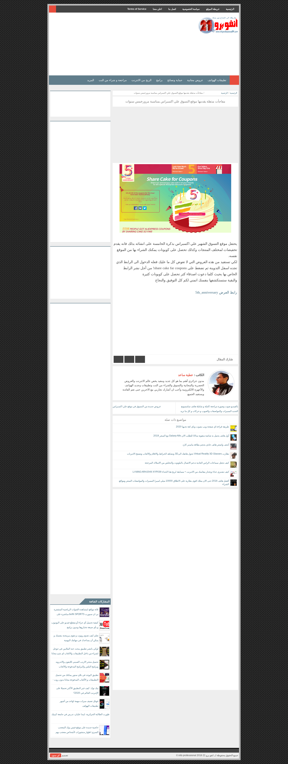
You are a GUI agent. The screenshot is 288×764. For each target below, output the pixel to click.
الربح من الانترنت (141, 80)
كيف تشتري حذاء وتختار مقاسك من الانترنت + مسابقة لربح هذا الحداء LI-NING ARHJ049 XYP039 (181, 471)
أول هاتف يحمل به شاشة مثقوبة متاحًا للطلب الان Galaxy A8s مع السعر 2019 (191, 435)
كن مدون (56, 755)
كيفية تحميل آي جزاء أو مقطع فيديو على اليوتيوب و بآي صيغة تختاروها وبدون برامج (74, 625)
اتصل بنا (172, 9)
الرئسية (224, 93)
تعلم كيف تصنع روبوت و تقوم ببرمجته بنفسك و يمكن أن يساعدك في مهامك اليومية (76, 638)
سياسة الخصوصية (191, 9)
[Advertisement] (121, 43)
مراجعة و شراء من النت (113, 80)
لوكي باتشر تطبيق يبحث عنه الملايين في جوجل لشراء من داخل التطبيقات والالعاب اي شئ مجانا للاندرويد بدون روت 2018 (75, 651)
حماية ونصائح (174, 80)
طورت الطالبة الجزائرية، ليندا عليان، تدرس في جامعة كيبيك (81, 714)
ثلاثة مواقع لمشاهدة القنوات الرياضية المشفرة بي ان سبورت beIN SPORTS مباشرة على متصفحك (76, 612)
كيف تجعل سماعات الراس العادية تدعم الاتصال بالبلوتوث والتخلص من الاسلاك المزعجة (187, 462)
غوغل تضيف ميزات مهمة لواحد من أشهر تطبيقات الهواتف (79, 703)
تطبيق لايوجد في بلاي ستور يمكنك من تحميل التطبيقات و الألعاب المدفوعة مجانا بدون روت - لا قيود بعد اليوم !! (75, 678)
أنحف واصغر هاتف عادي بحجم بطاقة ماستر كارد (206, 444)
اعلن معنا (157, 9)
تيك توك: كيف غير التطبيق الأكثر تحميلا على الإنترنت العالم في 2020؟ (77, 690)
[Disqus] (175, 538)
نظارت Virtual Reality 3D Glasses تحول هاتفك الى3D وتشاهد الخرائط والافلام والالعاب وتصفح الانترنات (178, 453)
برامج (159, 80)
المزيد (90, 80)
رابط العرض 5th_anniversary (216, 292)
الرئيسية (230, 9)
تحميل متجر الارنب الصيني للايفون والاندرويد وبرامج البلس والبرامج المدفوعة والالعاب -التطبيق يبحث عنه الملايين (77, 665)
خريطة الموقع (212, 9)
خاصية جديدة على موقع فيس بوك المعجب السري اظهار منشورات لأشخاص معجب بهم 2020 (77, 730)
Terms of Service (136, 9)
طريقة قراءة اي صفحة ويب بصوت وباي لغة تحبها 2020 (202, 426)
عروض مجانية (195, 80)
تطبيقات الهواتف (217, 80)
